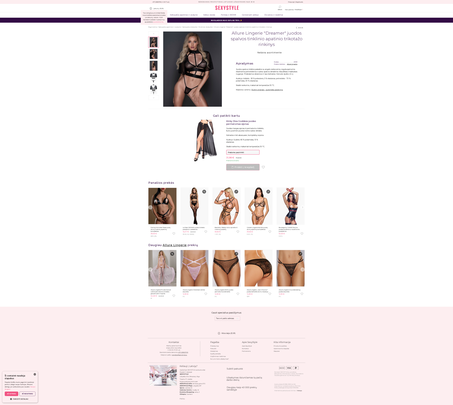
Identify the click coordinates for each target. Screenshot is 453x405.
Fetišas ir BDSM (229, 15)
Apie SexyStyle (247, 346)
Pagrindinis (152, 27)
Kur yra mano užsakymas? (219, 359)
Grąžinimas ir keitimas (218, 356)
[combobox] (35, 374)
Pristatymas (214, 346)
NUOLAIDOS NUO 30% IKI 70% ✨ (226, 20)
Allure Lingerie (292, 64)
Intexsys (299, 390)
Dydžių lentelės (215, 354)
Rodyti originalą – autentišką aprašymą (267, 90)
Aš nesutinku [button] (27, 394)
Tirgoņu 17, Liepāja (186, 379)
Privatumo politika (280, 346)
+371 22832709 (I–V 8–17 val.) (161, 2)
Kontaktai (245, 348)
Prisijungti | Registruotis (295, 2)
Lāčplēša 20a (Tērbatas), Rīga (190, 376)
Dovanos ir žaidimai (273, 15)
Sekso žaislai (209, 15)
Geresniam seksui (250, 15)
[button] (153, 34)
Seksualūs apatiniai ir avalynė (184, 15)
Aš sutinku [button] (11, 394)
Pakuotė (213, 348)
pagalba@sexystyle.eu (179, 355)
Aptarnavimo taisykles (281, 348)
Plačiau (182, 399)
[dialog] (20, 387)
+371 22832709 (183, 352)
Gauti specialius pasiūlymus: (227, 312)
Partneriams (246, 351)
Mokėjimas (214, 351)
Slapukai (277, 351)
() (158, 8)
